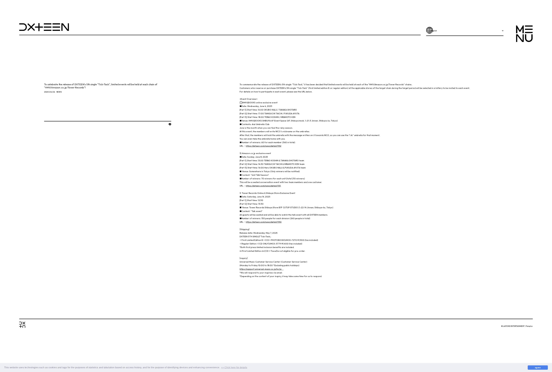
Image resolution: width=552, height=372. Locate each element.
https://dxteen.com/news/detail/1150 (264, 222)
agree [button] (538, 367)
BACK (47, 124)
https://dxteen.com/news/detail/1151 (263, 185)
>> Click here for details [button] (234, 367)
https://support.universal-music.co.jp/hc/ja (262, 269)
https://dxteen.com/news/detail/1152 (263, 146)
